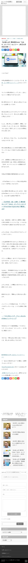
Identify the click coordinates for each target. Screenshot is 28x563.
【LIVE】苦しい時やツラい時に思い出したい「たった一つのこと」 (20, 415)
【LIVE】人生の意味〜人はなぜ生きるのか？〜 (18, 425)
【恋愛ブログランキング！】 (10, 373)
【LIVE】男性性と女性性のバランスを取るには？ (8, 414)
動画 (22, 38)
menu (25, 1)
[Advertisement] (14, 21)
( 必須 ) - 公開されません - (9, 489)
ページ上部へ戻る (26, 561)
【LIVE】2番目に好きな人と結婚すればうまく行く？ (18, 443)
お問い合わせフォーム (6, 550)
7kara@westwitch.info (8, 367)
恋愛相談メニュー (5, 553)
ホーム (3, 546)
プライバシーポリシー (6, 556)
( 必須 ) (5, 485)
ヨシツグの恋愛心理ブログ (6, 2)
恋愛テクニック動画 (11, 38)
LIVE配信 (18, 38)
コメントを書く (5, 40)
